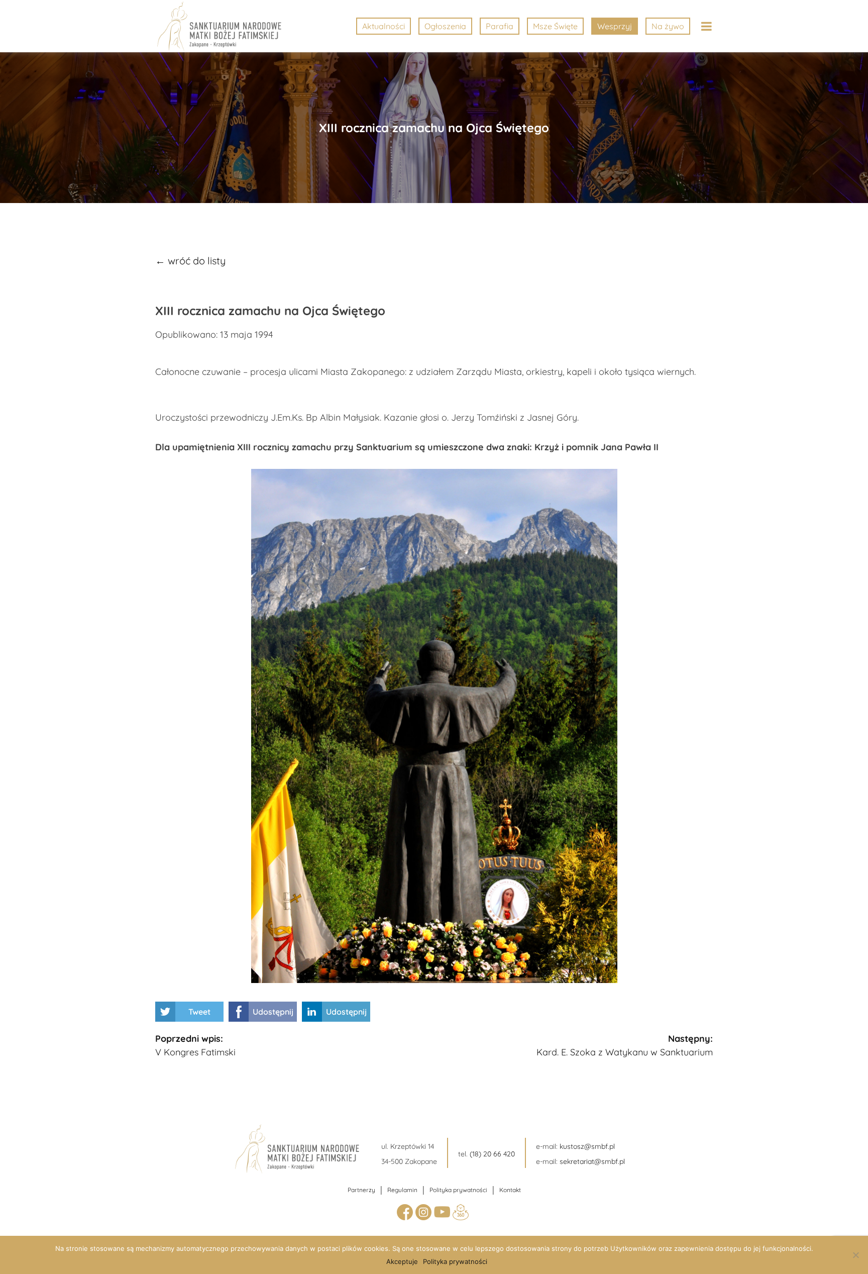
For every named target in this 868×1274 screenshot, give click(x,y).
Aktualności (383, 26)
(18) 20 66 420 (492, 1153)
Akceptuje (402, 1261)
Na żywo (668, 26)
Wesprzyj (614, 26)
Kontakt (510, 1190)
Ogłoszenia (445, 26)
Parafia (499, 26)
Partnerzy (361, 1190)
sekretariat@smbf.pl (592, 1161)
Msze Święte (555, 26)
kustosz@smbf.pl (587, 1146)
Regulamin (402, 1190)
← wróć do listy (190, 260)
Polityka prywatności (458, 1190)
